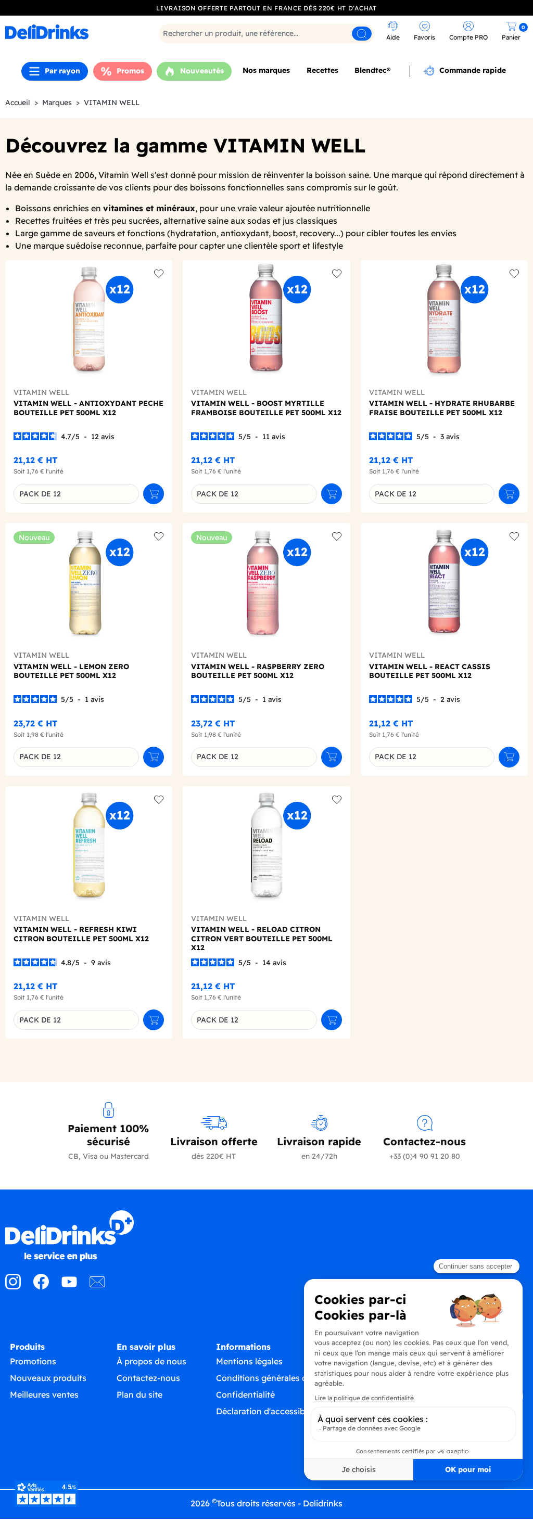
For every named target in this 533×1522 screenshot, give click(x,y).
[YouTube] (69, 1286)
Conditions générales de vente (276, 1378)
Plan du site (139, 1394)
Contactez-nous (148, 1378)
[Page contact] (97, 1286)
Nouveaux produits (48, 1378)
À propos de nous (151, 1361)
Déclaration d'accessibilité (267, 1411)
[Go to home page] (66, 1235)
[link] (69, 32)
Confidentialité (245, 1394)
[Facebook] (41, 1286)
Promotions (33, 1361)
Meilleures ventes (44, 1394)
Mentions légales (249, 1361)
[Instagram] (13, 1286)
